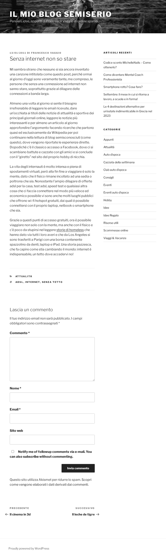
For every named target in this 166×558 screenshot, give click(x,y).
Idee (106, 207)
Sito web (16, 431)
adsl (19, 282)
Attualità (24, 276)
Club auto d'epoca (115, 169)
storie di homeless (70, 230)
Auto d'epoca (111, 154)
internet (32, 282)
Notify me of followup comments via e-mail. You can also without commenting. (51, 454)
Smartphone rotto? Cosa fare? (123, 87)
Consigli (108, 177)
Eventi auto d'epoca (116, 192)
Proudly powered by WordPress (29, 548)
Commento (20, 333)
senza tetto (52, 282)
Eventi (107, 185)
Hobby (107, 200)
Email (15, 409)
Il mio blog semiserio (61, 14)
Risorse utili (110, 222)
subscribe (31, 457)
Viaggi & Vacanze (114, 238)
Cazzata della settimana (119, 162)
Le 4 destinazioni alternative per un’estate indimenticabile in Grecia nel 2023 (127, 111)
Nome (15, 388)
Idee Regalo (111, 215)
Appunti (108, 139)
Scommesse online (115, 230)
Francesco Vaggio (46, 52)
